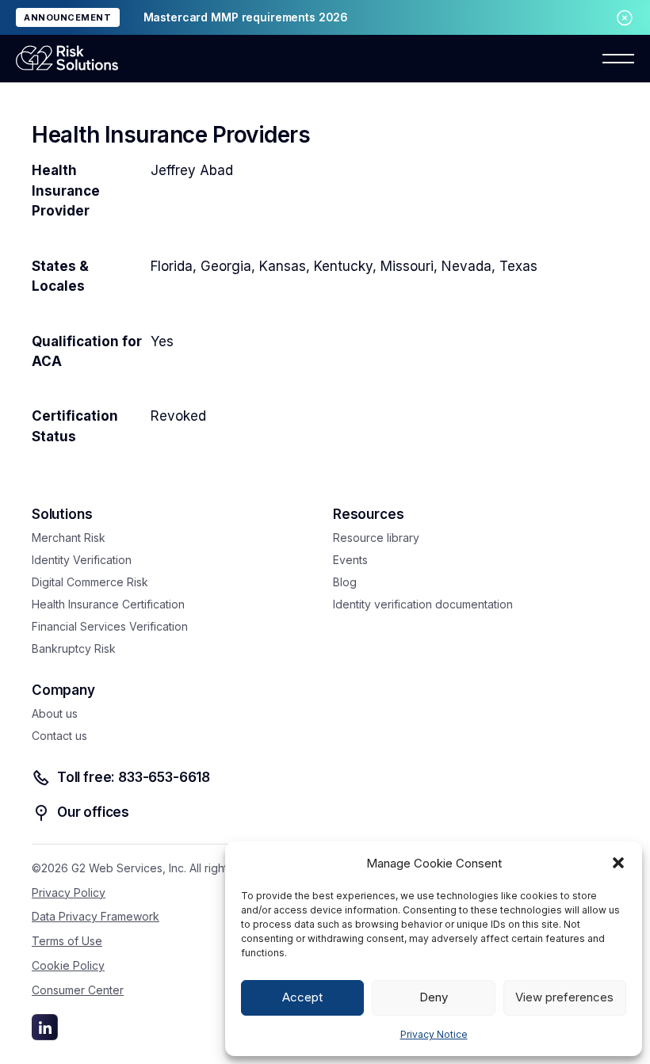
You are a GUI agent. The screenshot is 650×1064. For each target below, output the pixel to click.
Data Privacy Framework (95, 916)
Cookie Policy (68, 965)
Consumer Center (78, 990)
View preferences (564, 997)
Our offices (93, 812)
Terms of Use (67, 941)
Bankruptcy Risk (74, 648)
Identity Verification (82, 559)
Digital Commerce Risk (90, 582)
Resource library (376, 537)
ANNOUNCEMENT (68, 17)
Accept (302, 997)
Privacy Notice (434, 1034)
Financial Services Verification (110, 626)
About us (55, 713)
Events (350, 559)
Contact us (59, 735)
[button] (618, 863)
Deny (433, 997)
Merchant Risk (68, 537)
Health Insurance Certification (108, 604)
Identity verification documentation (423, 604)
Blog (345, 582)
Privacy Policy (68, 892)
